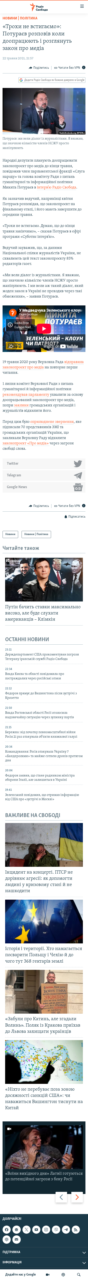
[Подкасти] (63, 1274)
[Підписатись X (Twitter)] (26, 1230)
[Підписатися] (16, 1240)
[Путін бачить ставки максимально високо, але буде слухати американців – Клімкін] (44, 579)
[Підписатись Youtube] (36, 1230)
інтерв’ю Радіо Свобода (56, 188)
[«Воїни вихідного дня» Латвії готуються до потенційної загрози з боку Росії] (44, 1147)
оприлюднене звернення (52, 422)
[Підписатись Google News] (16, 1230)
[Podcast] (7, 1240)
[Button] (39, 68)
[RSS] (76, 1230)
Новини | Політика (20, 18)
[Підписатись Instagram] (46, 1230)
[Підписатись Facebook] (7, 1230)
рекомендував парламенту (26, 395)
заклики (21, 405)
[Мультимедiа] (47, 1274)
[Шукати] (78, 1274)
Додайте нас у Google (20, 1274)
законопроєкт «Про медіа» (26, 443)
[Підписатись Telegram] (66, 1230)
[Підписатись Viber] (56, 1230)
